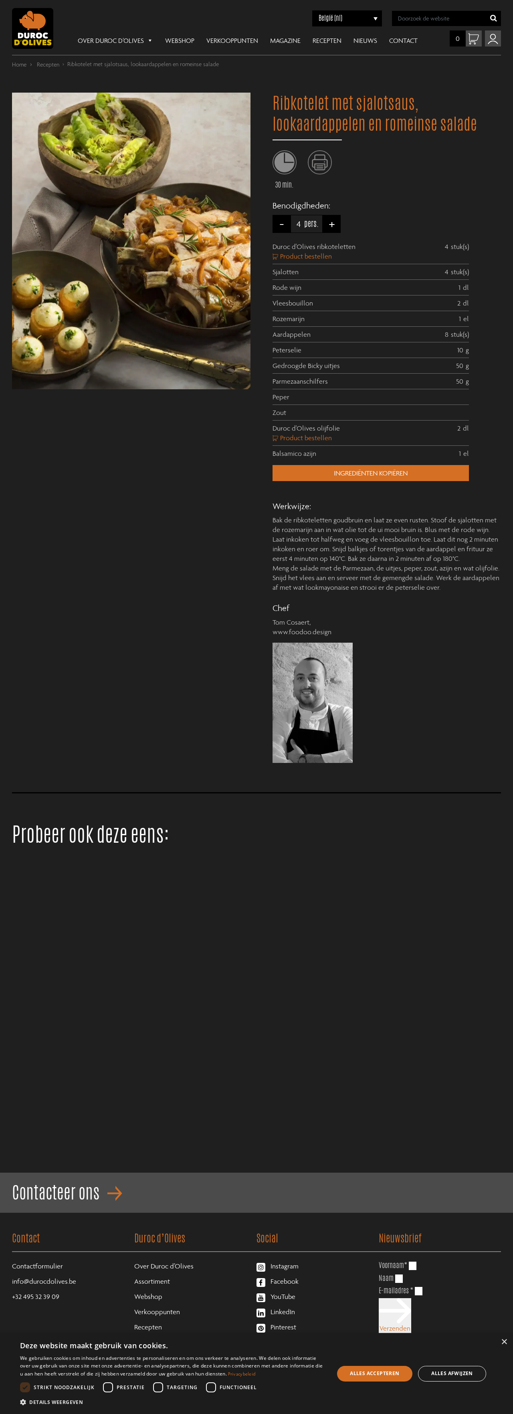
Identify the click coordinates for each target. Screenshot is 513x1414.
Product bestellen (306, 256)
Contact (403, 40)
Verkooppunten (232, 40)
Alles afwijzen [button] (452, 1373)
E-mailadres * (396, 1290)
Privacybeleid (241, 1373)
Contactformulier (37, 1266)
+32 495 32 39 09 (35, 1297)
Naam (386, 1278)
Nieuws (365, 40)
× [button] (504, 1342)
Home (19, 64)
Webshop (179, 40)
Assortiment (152, 1281)
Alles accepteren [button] (374, 1373)
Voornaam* (393, 1265)
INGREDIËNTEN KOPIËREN (371, 473)
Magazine (285, 40)
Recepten (327, 40)
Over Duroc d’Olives (111, 40)
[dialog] (256, 1373)
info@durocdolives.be (44, 1281)
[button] (172, 1402)
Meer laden (256, 1162)
